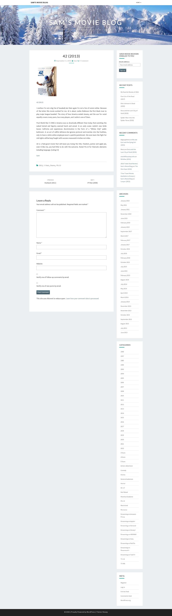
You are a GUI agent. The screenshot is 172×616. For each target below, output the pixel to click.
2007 (122, 387)
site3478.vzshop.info (128, 157)
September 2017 (126, 231)
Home (138, 2)
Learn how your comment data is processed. (82, 298)
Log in (123, 587)
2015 (122, 418)
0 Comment (84, 61)
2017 (122, 426)
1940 (122, 352)
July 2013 (124, 328)
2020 (122, 440)
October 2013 (125, 315)
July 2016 (124, 253)
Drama (52, 165)
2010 (122, 396)
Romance (124, 510)
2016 (122, 422)
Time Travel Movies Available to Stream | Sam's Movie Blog (128, 176)
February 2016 (125, 258)
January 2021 (125, 209)
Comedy (123, 470)
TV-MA (123, 564)
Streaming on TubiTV (128, 555)
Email (39, 253)
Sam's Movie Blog (39, 2)
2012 (122, 404)
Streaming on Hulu (127, 539)
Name (39, 243)
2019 (122, 435)
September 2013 (126, 319)
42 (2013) (39, 102)
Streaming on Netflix (128, 543)
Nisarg (105, 612)
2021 (122, 444)
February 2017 (125, 240)
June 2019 (124, 218)
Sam (75, 61)
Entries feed (125, 592)
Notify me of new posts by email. (48, 286)
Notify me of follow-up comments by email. (52, 277)
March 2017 (124, 236)
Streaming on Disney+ (128, 530)
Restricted (124, 505)
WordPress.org (126, 600)
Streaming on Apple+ (128, 521)
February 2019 (125, 223)
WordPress (91, 612)
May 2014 (124, 289)
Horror (123, 483)
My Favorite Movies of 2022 (130, 92)
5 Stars (123, 461)
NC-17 (123, 488)
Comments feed (126, 596)
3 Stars (46, 165)
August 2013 (125, 324)
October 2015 (125, 262)
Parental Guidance (127, 497)
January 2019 (125, 227)
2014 (122, 413)
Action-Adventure (127, 466)
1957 (122, 356)
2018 (122, 431)
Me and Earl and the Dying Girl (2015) (129, 142)
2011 (122, 400)
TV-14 (123, 559)
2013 (41, 165)
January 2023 (125, 201)
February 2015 (125, 275)
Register (124, 583)
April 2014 (124, 293)
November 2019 (126, 214)
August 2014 (125, 280)
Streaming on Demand (128, 526)
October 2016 (125, 249)
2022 (122, 448)
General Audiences (127, 479)
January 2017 (125, 245)
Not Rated (124, 492)
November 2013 (126, 311)
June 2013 (124, 332)
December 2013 (126, 306)
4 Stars (123, 457)
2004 (122, 374)
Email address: (124, 62)
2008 (122, 391)
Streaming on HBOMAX (128, 534)
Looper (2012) (125, 181)
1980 (122, 361)
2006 (122, 382)
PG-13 (58, 165)
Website (39, 264)
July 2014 (124, 284)
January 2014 (125, 302)
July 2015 (124, 267)
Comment (40, 210)
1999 (122, 365)
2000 (122, 369)
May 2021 (124, 205)
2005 (122, 378)
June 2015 (124, 271)
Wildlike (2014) (126, 159)
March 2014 (124, 297)
